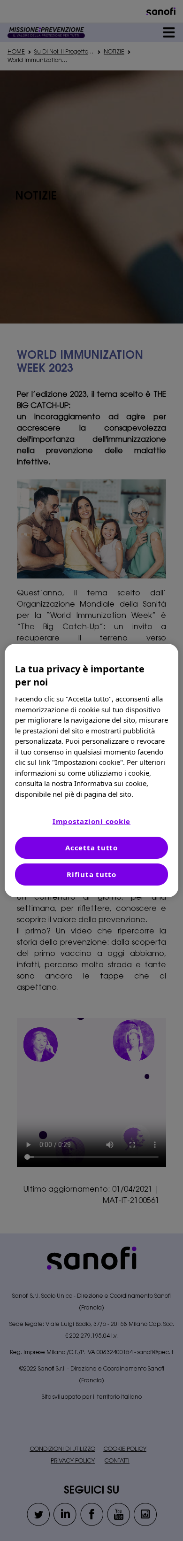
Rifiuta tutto (91, 874)
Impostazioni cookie (91, 821)
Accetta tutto (91, 847)
